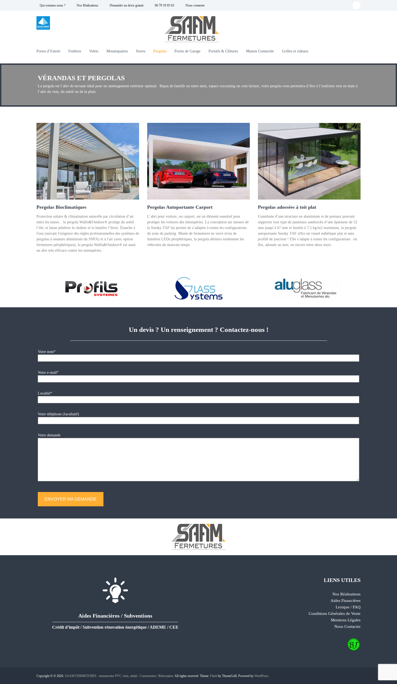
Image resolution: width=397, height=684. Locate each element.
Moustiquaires (117, 51)
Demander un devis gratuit (126, 5)
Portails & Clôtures (223, 51)
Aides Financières (346, 600)
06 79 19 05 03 (164, 5)
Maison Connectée (260, 51)
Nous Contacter (347, 626)
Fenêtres (74, 51)
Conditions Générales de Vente (335, 613)
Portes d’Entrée (48, 51)
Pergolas (159, 51)
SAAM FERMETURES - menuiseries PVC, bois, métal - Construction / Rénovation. (119, 676)
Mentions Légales (346, 620)
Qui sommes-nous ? (52, 5)
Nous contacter (195, 5)
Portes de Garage (187, 51)
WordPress (261, 676)
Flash (213, 676)
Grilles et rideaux (295, 51)
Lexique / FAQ (348, 607)
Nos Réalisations (87, 5)
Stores (140, 51)
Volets (93, 51)
